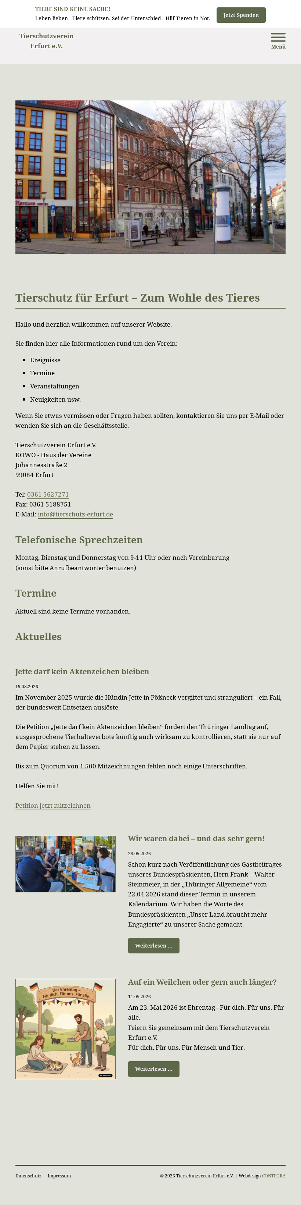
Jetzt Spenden (241, 14)
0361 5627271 (48, 494)
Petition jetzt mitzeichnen (53, 805)
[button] (278, 42)
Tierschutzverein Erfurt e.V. (46, 41)
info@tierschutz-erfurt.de (75, 514)
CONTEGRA (274, 1176)
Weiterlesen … (150, 943)
